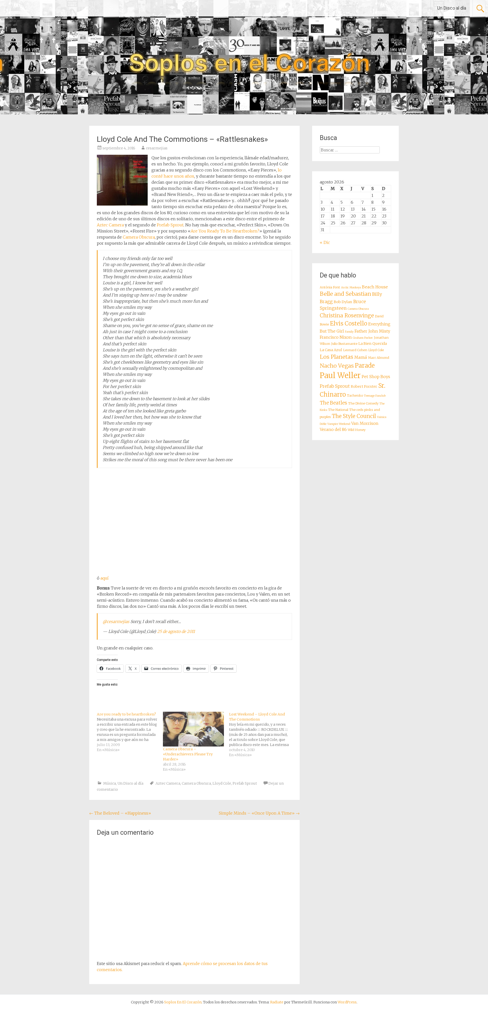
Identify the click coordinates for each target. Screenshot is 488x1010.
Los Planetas (336, 356)
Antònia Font (330, 287)
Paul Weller (340, 375)
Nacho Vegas (337, 365)
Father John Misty (372, 331)
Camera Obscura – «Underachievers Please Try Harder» (188, 754)
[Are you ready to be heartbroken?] (130, 732)
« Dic (325, 242)
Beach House (375, 286)
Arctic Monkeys (351, 287)
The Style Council (354, 416)
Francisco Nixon (336, 337)
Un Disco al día (451, 8)
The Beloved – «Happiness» (120, 813)
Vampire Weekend (338, 424)
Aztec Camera (110, 224)
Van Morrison (364, 423)
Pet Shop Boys (376, 376)
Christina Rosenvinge (347, 315)
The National (338, 410)
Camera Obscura (139, 237)
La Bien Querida (372, 343)
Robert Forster (364, 386)
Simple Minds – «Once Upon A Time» (259, 813)
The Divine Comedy (363, 403)
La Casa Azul (331, 350)
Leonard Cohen (355, 350)
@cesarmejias (116, 621)
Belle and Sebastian (345, 293)
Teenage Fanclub (375, 395)
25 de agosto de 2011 (176, 631)
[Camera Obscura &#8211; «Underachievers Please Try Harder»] (193, 729)
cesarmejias (156, 148)
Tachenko (355, 395)
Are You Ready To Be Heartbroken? (225, 231)
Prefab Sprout (170, 224)
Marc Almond (378, 358)
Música (109, 783)
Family (349, 331)
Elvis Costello (348, 323)
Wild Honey (356, 430)
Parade (365, 365)
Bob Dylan (343, 302)
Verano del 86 (333, 429)
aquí (104, 578)
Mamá (360, 357)
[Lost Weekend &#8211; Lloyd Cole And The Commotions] (262, 734)
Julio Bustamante (344, 344)
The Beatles (333, 403)
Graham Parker (363, 337)
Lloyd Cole (221, 783)
